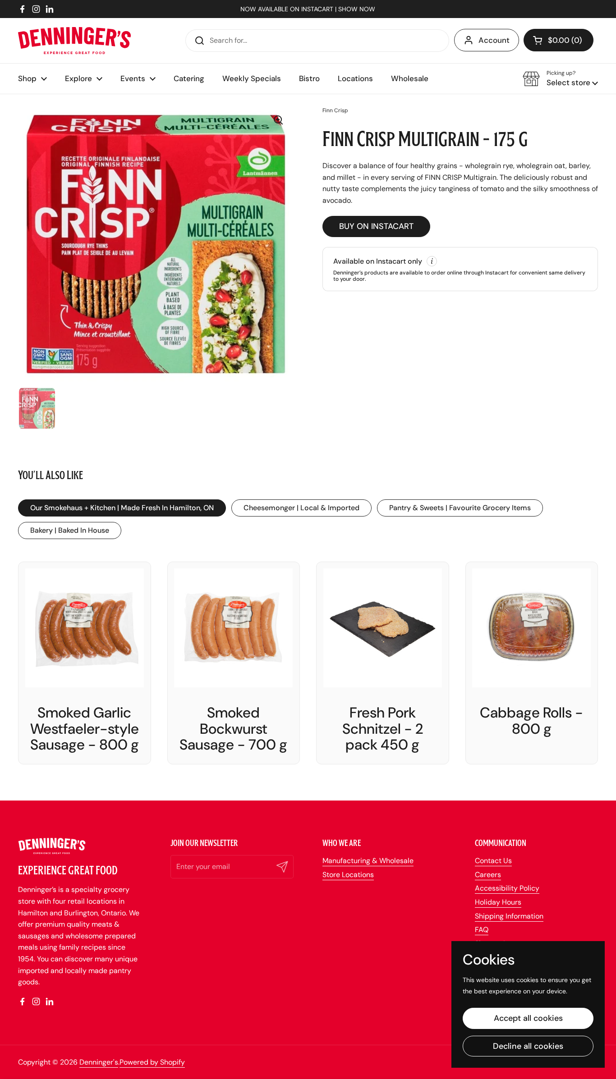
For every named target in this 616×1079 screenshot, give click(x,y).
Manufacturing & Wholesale (368, 860)
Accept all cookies (528, 1018)
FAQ (481, 929)
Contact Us (493, 860)
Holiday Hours (498, 902)
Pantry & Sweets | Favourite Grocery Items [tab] (460, 507)
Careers (488, 874)
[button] (558, 40)
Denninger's (98, 1062)
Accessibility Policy (507, 888)
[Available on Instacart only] (460, 269)
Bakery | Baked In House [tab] (69, 530)
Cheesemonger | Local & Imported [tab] (301, 507)
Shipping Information (509, 916)
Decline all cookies (528, 1046)
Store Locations (348, 874)
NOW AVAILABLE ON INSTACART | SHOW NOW (307, 9)
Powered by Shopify (152, 1062)
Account (494, 40)
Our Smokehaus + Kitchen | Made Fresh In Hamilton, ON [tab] (122, 507)
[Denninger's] (74, 40)
